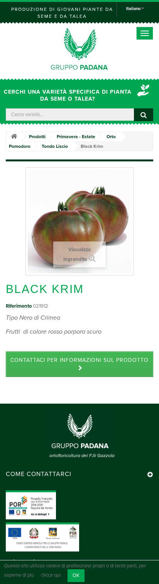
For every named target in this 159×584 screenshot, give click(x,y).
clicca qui (51, 575)
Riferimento (19, 306)
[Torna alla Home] (14, 137)
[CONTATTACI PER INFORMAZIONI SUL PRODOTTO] (79, 368)
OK (76, 575)
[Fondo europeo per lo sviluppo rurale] (42, 537)
